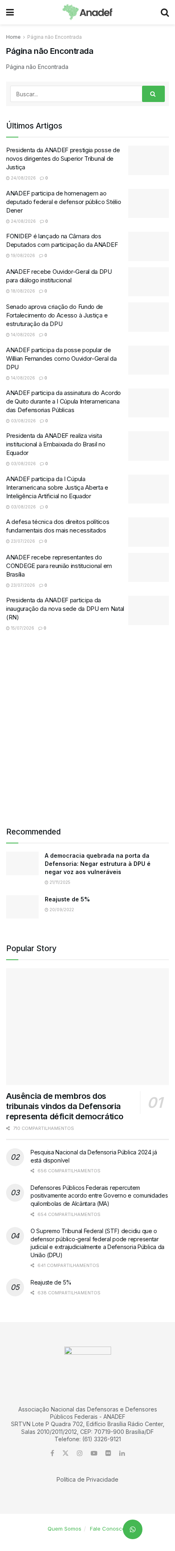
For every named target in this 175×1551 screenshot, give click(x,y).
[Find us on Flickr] (108, 1453)
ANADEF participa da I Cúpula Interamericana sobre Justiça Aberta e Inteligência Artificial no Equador (57, 487)
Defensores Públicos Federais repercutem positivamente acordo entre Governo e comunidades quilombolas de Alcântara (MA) (99, 1195)
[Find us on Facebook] (52, 1453)
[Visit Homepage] (87, 12)
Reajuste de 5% (67, 899)
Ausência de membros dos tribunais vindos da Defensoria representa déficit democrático (64, 1106)
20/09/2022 (61, 909)
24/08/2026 (23, 177)
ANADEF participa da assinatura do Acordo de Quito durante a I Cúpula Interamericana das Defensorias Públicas (63, 401)
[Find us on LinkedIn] (122, 1453)
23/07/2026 (22, 541)
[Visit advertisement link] (87, 728)
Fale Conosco (107, 1528)
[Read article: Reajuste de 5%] (22, 907)
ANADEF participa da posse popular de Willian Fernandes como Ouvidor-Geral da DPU (61, 358)
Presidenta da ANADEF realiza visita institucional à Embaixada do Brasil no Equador (55, 444)
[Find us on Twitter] (65, 1453)
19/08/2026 (22, 255)
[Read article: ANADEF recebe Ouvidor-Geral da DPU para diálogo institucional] (148, 282)
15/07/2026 (22, 628)
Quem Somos (64, 1528)
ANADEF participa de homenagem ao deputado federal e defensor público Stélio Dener (63, 201)
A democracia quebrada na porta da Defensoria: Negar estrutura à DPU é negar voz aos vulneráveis (98, 863)
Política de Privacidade (87, 1479)
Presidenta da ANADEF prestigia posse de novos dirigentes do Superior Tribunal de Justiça (63, 158)
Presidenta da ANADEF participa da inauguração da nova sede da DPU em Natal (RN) (65, 608)
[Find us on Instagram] (80, 1453)
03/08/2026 (23, 420)
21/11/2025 (59, 882)
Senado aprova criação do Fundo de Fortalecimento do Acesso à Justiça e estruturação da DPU (56, 315)
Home (13, 37)
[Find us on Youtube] (94, 1453)
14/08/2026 (22, 334)
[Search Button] (165, 12)
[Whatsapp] (132, 1529)
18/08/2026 (22, 290)
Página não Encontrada (54, 37)
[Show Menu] (10, 12)
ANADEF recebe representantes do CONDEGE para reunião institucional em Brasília (59, 565)
